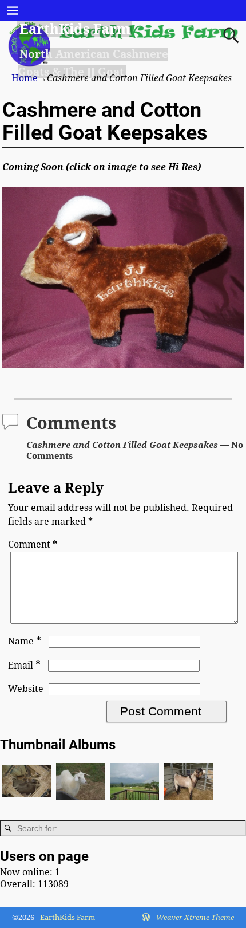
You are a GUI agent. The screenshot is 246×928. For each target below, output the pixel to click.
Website (25, 688)
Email (24, 665)
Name (24, 641)
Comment (32, 544)
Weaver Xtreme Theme (195, 917)
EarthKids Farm (74, 29)
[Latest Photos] (188, 803)
